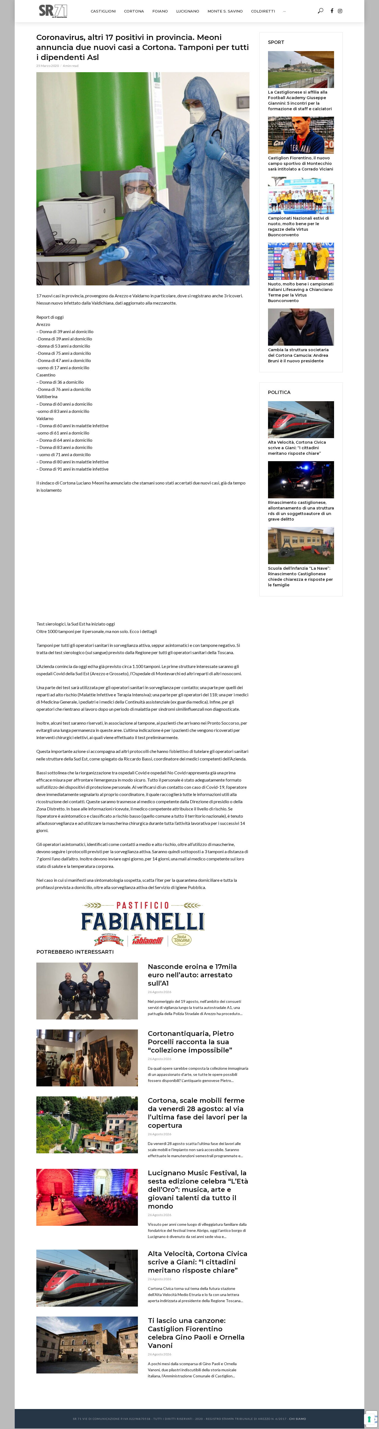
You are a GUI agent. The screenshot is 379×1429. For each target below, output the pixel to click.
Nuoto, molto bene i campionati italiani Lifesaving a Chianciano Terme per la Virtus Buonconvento (300, 292)
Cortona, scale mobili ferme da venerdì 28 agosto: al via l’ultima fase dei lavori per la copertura (197, 1112)
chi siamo (297, 1418)
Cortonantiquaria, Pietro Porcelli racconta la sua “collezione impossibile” (191, 1041)
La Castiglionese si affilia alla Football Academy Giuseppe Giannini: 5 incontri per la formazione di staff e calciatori (300, 100)
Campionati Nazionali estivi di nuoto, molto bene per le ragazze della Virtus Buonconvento (298, 226)
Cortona (134, 11)
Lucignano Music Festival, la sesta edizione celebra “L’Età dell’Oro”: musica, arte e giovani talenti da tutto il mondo (198, 1189)
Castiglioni (103, 11)
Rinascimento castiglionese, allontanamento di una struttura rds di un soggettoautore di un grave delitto (301, 511)
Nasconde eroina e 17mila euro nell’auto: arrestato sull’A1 (192, 975)
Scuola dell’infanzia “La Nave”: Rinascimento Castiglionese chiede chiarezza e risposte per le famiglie (300, 576)
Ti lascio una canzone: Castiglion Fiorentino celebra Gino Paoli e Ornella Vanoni (196, 1333)
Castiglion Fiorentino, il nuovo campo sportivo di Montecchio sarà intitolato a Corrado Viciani (300, 163)
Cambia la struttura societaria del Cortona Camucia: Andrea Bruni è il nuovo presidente (298, 355)
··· (284, 11)
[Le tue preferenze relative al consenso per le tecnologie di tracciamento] (369, 1419)
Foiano (160, 11)
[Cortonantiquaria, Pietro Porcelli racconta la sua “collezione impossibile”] (87, 1057)
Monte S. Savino (225, 11)
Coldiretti (263, 11)
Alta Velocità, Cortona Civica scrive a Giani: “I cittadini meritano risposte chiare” (197, 1262)
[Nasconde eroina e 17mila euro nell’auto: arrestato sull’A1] (87, 991)
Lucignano (187, 11)
